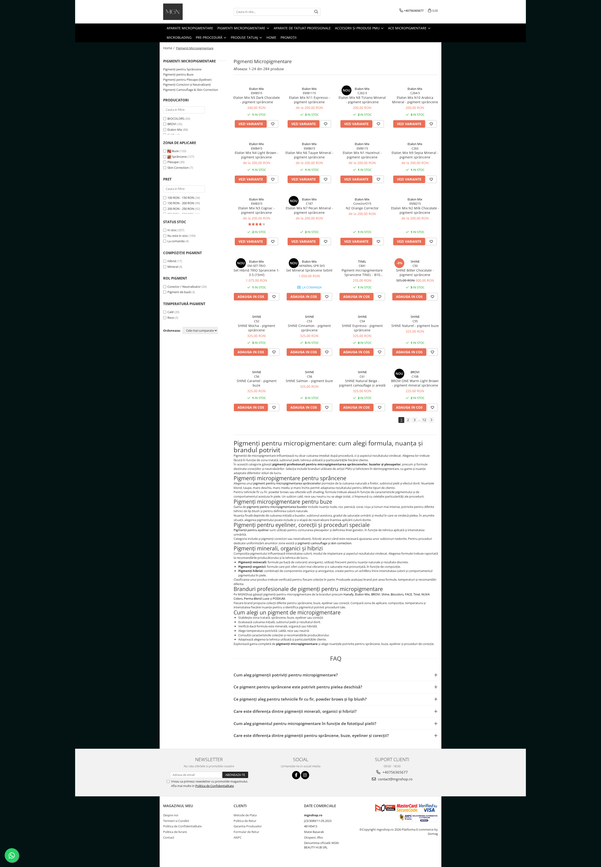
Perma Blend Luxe (256, 598)
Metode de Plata (245, 815)
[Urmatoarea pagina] (431, 420)
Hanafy (348, 594)
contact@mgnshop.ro (394, 779)
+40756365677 (394, 772)
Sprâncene (179, 156)
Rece (170, 317)
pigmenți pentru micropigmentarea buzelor (277, 507)
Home (271, 37)
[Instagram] (305, 775)
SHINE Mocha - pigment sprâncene (256, 327)
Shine (385, 594)
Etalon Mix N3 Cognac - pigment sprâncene (256, 210)
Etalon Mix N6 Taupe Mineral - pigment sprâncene (309, 154)
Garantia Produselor (248, 826)
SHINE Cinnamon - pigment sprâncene (309, 327)
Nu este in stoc (177, 236)
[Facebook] (296, 775)
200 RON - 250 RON (180, 209)
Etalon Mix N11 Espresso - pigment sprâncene (309, 99)
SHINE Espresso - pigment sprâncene (362, 327)
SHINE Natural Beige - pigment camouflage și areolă (362, 383)
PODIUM (279, 598)
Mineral (172, 267)
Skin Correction (178, 167)
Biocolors (397, 594)
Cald (170, 312)
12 (424, 420)
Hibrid (171, 261)
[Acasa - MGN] (186, 12)
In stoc (172, 230)
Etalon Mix (174, 129)
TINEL (362, 261)
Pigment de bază (179, 292)
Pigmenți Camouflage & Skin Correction (190, 90)
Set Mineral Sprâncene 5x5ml (309, 270)
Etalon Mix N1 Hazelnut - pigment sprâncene (362, 154)
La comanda (176, 241)
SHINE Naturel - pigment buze (415, 325)
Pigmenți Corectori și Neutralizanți (187, 84)
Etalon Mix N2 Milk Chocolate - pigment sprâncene (415, 210)
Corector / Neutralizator (184, 286)
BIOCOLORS (175, 118)
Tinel (416, 594)
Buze (175, 151)
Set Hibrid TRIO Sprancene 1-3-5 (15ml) (257, 272)
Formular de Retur (246, 832)
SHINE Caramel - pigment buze (257, 383)
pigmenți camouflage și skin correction (324, 543)
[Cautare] (316, 12)
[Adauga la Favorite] (272, 124)
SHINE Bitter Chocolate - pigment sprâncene (415, 272)
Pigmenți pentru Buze (178, 74)
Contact (168, 837)
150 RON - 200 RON (180, 203)
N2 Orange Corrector (362, 208)
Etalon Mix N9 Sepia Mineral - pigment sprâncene (415, 154)
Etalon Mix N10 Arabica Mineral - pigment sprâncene (415, 99)
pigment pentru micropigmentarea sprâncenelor (287, 483)
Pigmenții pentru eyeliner (251, 530)
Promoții (289, 37)
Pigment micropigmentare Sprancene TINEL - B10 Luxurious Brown (362, 272)
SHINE (415, 261)
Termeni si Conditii (176, 821)
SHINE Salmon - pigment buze (309, 381)
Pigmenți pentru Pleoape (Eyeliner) (187, 79)
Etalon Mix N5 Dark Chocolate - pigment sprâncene (256, 99)
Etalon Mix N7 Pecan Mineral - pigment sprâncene (309, 210)
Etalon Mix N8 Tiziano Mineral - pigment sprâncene (362, 99)
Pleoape (173, 162)
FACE (408, 594)
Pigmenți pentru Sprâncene (182, 69)
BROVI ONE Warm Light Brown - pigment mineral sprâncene (415, 383)
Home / (169, 48)
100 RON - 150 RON (180, 198)
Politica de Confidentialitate (214, 786)
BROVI (171, 124)
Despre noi (170, 815)
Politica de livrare (175, 832)
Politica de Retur (245, 821)
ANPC (238, 837)
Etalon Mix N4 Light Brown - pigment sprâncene (256, 154)
